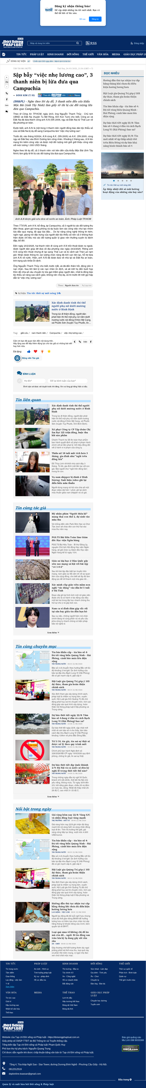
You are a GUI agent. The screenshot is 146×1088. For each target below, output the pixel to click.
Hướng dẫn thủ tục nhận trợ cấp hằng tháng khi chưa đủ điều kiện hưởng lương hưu (71, 906)
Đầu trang (124, 1079)
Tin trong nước (12, 969)
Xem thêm (52, 632)
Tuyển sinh (95, 1004)
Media (116, 54)
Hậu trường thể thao (70, 1001)
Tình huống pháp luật (42, 973)
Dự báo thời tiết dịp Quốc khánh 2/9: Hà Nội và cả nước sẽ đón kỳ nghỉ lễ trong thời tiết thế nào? (70, 767)
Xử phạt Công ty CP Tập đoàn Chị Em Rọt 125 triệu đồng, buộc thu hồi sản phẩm (71, 432)
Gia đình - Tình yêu (99, 973)
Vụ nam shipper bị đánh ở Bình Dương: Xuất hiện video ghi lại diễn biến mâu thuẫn (70, 480)
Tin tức (21, 54)
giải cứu (24, 332)
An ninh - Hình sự (41, 969)
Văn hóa (103, 54)
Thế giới (88, 54)
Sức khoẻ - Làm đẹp (99, 969)
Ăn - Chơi (95, 976)
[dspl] (3, 54)
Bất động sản (67, 984)
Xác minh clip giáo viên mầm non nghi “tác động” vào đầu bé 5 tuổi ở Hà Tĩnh (71, 587)
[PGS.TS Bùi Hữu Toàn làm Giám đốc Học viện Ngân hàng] (32, 546)
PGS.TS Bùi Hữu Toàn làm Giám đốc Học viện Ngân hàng (70, 539)
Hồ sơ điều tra (40, 980)
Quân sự (122, 976)
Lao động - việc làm (14, 980)
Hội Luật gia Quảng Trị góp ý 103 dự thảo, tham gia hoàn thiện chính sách (70, 684)
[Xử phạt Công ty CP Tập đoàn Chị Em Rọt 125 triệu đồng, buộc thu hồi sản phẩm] (32, 438)
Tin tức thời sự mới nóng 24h (44, 293)
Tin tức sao (10, 998)
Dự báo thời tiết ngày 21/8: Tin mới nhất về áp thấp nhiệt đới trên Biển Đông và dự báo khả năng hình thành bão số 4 (120, 140)
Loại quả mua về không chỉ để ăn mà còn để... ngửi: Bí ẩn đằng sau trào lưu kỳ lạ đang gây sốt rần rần (71, 936)
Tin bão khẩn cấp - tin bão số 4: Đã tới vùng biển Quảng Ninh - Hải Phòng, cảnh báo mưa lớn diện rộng (71, 657)
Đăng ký (95, 19)
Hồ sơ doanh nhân (70, 980)
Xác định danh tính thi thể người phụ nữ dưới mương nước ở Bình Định (69, 306)
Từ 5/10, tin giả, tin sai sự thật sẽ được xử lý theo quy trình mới (71, 743)
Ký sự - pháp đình (41, 976)
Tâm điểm (10, 973)
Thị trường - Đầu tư (70, 969)
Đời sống (73, 54)
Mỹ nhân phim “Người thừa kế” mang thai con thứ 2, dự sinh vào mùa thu (71, 516)
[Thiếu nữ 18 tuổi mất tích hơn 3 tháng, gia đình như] (32, 462)
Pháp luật (37, 54)
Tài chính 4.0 (67, 973)
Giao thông (10, 976)
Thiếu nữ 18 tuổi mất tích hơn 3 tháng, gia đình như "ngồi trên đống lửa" (70, 456)
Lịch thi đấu (67, 998)
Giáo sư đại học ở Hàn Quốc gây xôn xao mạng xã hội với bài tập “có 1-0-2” (70, 563)
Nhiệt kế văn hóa (13, 1009)
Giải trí (8, 1001)
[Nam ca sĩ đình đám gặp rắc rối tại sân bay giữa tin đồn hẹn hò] (32, 617)
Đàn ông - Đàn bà (98, 984)
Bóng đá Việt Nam (70, 1005)
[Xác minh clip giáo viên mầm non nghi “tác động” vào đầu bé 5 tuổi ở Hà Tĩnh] (32, 593)
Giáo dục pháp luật (100, 994)
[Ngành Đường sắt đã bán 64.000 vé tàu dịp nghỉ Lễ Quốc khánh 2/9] (122, 166)
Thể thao (9, 1013)
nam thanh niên (39, 332)
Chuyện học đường (99, 1001)
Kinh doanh (55, 54)
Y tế (7, 984)
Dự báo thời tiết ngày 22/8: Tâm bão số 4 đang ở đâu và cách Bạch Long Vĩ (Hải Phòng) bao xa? (71, 718)
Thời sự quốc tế (125, 969)
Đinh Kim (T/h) (25, 95)
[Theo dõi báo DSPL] (59, 95)
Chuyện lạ (95, 980)
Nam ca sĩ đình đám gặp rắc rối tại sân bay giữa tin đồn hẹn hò (70, 610)
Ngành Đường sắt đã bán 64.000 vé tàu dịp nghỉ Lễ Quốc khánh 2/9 (122, 191)
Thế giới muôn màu (127, 980)
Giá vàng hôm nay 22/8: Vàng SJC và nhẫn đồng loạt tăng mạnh (71, 816)
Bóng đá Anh (67, 1009)
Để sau (82, 19)
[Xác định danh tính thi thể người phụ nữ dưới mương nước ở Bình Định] (32, 311)
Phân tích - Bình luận (128, 973)
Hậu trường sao (12, 1005)
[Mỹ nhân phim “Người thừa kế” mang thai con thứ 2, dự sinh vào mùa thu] (32, 522)
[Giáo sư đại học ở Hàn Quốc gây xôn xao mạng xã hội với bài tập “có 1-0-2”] (32, 569)
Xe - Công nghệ (68, 976)
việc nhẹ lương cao (73, 332)
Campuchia (55, 332)
